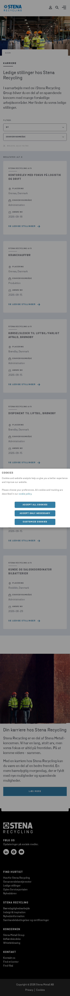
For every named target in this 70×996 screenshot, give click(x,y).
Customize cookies (35, 522)
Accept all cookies (35, 505)
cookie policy (25, 494)
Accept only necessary (35, 513)
